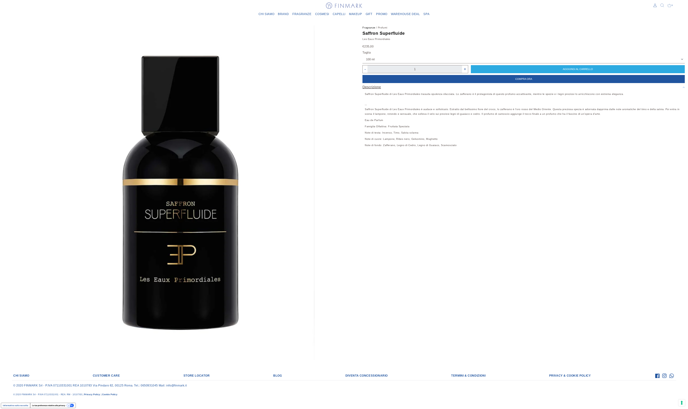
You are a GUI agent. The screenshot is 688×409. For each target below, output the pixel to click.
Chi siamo (266, 14)
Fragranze (301, 14)
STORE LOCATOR (196, 375)
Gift (369, 14)
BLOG (277, 375)
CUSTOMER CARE (106, 375)
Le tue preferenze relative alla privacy (48, 405)
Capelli (339, 14)
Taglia (366, 52)
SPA (426, 14)
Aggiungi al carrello (578, 69)
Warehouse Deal (405, 14)
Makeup (355, 14)
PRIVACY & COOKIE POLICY (570, 375)
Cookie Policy (110, 394)
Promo (381, 14)
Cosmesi (322, 14)
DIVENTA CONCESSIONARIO (366, 375)
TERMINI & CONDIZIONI (468, 375)
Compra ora (523, 79)
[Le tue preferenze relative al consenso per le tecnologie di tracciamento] (681, 402)
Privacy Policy (92, 394)
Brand (283, 14)
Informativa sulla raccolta (15, 405)
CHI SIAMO (21, 375)
